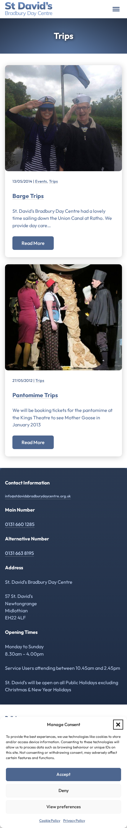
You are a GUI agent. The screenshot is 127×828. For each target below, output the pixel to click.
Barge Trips (28, 195)
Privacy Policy (74, 820)
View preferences (63, 806)
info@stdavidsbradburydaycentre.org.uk (38, 496)
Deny (63, 790)
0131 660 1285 (20, 524)
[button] (118, 725)
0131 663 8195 (19, 553)
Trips (53, 181)
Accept (63, 774)
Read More (33, 243)
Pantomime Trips (35, 395)
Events (41, 181)
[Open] (116, 9)
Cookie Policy (49, 820)
